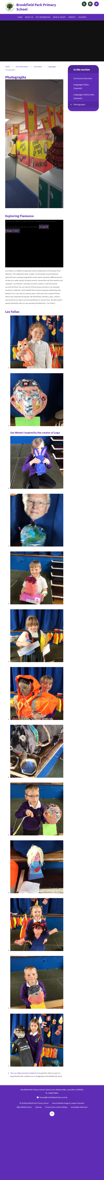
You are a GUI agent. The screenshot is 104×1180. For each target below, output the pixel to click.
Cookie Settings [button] (61, 1107)
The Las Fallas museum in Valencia (23, 1073)
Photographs (10, 70)
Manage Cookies (12, 231)
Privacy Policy (50, 1107)
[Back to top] (52, 1113)
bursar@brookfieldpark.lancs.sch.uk (53, 1097)
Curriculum (38, 66)
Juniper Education (77, 1103)
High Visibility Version (24, 1107)
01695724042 (53, 1093)
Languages (52, 66)
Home (7, 66)
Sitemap (38, 1107)
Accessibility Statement (79, 1107)
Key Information (22, 66)
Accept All (44, 227)
